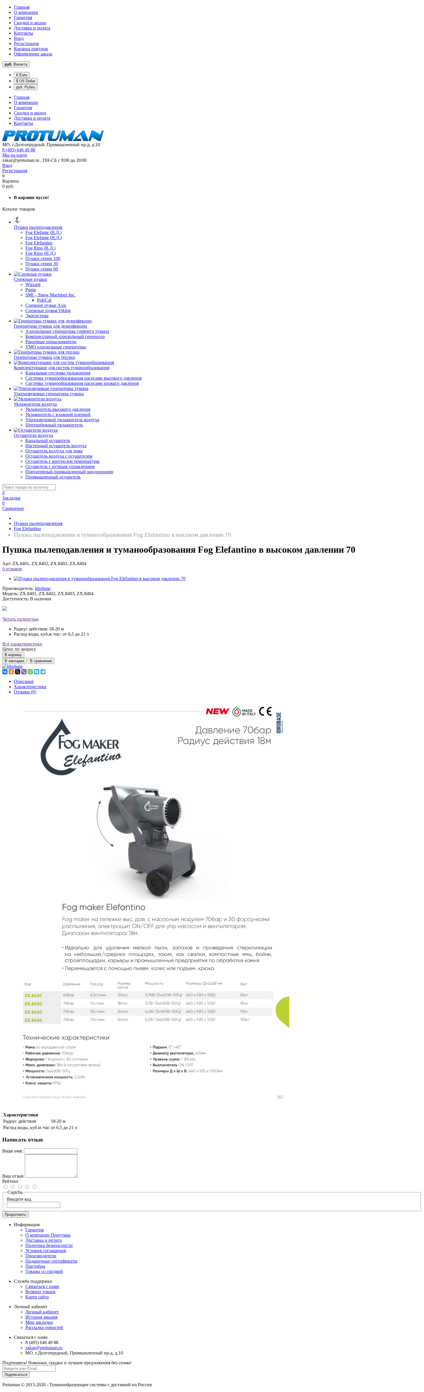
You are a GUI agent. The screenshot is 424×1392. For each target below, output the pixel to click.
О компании (26, 12)
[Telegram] (43, 671)
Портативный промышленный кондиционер (69, 471)
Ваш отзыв (13, 1176)
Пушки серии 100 (42, 258)
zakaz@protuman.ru (43, 1347)
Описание (24, 681)
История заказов (41, 1317)
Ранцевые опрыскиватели (50, 341)
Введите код (19, 1199)
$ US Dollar (25, 81)
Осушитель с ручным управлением (60, 466)
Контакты (23, 33)
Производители (40, 1255)
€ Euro (21, 75)
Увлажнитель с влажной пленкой (58, 414)
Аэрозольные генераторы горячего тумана (67, 331)
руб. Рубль (25, 87)
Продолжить (15, 1214)
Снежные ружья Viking (48, 310)
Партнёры (35, 1266)
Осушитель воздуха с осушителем (58, 456)
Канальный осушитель (47, 440)
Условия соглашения (45, 1250)
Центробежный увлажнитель (54, 424)
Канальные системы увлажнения (57, 372)
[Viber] (24, 671)
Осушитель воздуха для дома (53, 450)
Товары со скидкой (44, 1271)
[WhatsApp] (30, 671)
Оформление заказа (33, 53)
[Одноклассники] (11, 671)
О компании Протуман (48, 1235)
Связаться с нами (42, 1286)
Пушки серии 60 (41, 268)
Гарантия (23, 17)
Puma (30, 289)
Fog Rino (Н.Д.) (40, 253)
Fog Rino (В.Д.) (40, 248)
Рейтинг (10, 1181)
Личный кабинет (42, 1311)
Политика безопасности (49, 1245)
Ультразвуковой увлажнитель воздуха (62, 419)
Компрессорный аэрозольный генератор (65, 336)
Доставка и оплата (32, 27)
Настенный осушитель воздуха (56, 445)
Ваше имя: (12, 1150)
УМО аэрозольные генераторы (55, 346)
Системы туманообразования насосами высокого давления (83, 378)
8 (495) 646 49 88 (18, 149)
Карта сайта (37, 1296)
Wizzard (32, 284)
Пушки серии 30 (41, 263)
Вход (19, 38)
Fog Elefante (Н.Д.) (43, 237)
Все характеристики (22, 643)
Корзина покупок (31, 48)
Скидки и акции (30, 22)
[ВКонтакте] (4, 671)
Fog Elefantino (38, 242)
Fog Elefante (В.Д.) (43, 232)
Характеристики (30, 686)
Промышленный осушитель (52, 476)
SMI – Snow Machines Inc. (50, 294)
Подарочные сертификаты (51, 1261)
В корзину (13, 655)
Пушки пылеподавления (38, 523)
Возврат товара (40, 1291)
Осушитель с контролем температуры (62, 461)
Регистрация (26, 43)
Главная (21, 7)
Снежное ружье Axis (45, 305)
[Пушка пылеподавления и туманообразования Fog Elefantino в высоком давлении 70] (99, 578)
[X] (17, 671)
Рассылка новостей (44, 1327)
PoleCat (44, 300)
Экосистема (36, 315)
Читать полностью (20, 619)
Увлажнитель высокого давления (57, 409)
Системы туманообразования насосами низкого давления (82, 383)
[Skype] (36, 671)
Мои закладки (39, 1322)
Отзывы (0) (25, 691)
